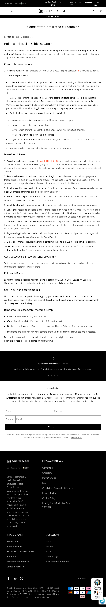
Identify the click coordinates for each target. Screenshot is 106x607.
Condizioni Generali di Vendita (57, 488)
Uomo (56, 16)
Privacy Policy (76, 438)
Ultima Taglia (52, 556)
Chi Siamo (47, 472)
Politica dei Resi (14, 546)
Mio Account (13, 541)
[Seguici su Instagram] (15, 578)
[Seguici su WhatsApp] (21, 578)
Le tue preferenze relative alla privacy (35, 597)
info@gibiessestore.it (65, 337)
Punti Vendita (49, 477)
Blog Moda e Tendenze (57, 561)
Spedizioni (12, 556)
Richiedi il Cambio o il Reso (20, 551)
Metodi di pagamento (18, 561)
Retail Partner (12, 597)
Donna (49, 16)
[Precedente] (38, 3)
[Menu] (101, 579)
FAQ (44, 482)
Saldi (48, 551)
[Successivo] (67, 3)
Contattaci (47, 467)
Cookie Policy (49, 498)
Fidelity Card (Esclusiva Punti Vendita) (56, 505)
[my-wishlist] (94, 11)
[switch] (97, 597)
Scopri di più (97, 3)
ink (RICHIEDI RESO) (48, 161)
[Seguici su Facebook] (8, 578)
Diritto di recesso (15, 566)
